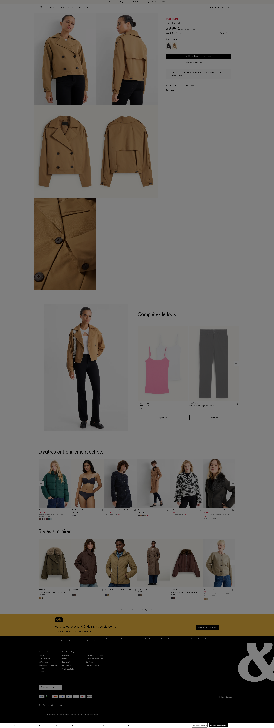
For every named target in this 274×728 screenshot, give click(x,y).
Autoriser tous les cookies (218, 725)
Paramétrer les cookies (199, 725)
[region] (137, 725)
